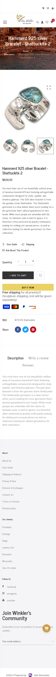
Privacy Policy (9, 481)
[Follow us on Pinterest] (33, 329)
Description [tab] (15, 358)
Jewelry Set (8, 547)
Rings (5, 540)
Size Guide (11, 244)
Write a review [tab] (38, 358)
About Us (6, 460)
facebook (11, 586)
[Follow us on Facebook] (18, 329)
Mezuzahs (7, 561)
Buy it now (28, 287)
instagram (12, 593)
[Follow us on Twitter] (25, 329)
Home (26, 51)
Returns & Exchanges (12, 487)
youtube (11, 600)
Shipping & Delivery (11, 474)
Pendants (7, 527)
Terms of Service (10, 501)
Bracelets (9, 54)
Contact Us (7, 494)
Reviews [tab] (28, 365)
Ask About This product (17, 250)
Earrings (6, 533)
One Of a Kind (9, 567)
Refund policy (9, 508)
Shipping (29, 244)
